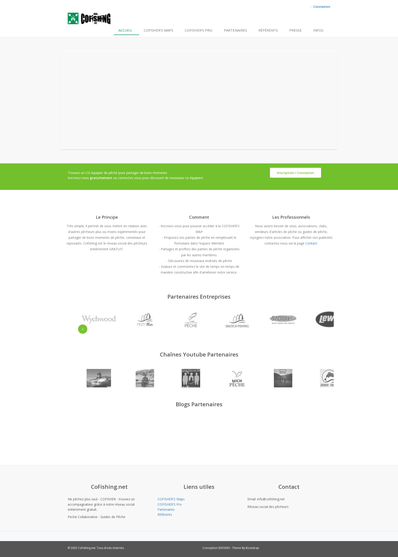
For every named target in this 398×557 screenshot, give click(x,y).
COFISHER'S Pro (198, 30)
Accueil (125, 30)
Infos (318, 30)
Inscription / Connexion (295, 173)
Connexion (321, 6)
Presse (295, 30)
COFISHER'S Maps (158, 30)
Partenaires (235, 30)
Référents (268, 30)
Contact (311, 243)
